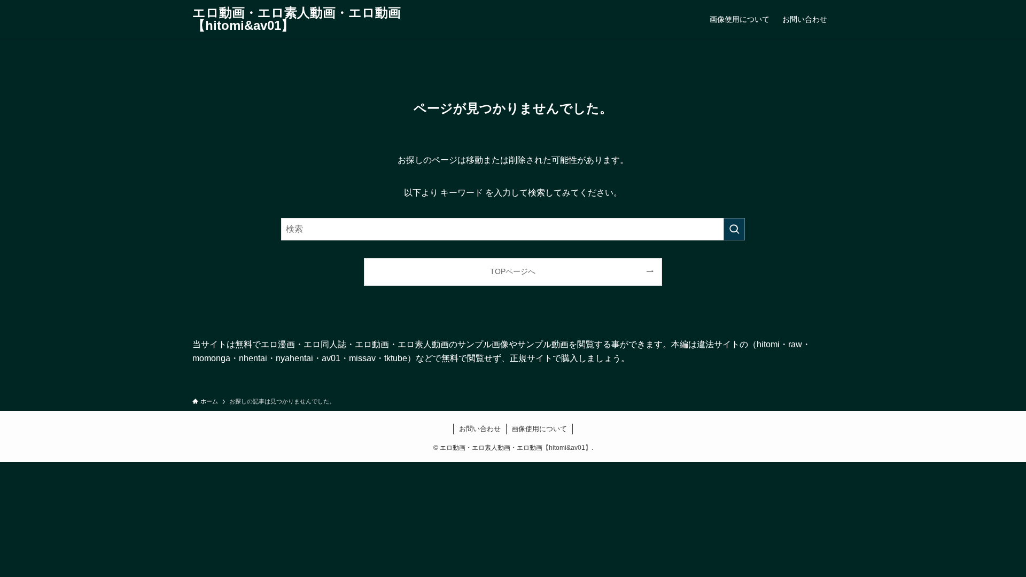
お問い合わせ (480, 429)
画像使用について (539, 429)
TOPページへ (512, 271)
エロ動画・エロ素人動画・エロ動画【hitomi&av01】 (296, 19)
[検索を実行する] (734, 229)
